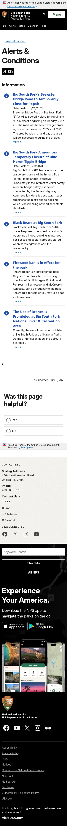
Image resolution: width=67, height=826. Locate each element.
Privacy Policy (10, 753)
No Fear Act (9, 781)
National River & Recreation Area (21, 15)
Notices (6, 764)
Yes (14, 420)
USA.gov (7, 798)
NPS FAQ (7, 776)
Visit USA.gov (12, 818)
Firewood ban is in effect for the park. (36, 265)
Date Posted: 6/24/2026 (28, 108)
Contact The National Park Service (23, 770)
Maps (22, 25)
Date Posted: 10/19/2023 (28, 166)
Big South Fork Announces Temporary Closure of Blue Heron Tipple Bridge (35, 157)
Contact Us (10, 496)
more (16, 141)
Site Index (10, 513)
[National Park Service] (4, 14)
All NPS (33, 572)
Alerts (12, 25)
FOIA (5, 758)
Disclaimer (8, 787)
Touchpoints (27, 447)
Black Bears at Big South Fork (37, 222)
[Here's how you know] (33, 4)
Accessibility (9, 747)
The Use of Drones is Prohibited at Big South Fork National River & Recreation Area (36, 318)
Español (9, 519)
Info (4, 25)
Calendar (33, 25)
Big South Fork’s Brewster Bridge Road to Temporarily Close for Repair (35, 99)
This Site (33, 563)
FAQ (7, 507)
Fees (43, 25)
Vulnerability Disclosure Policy (20, 792)
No (14, 431)
